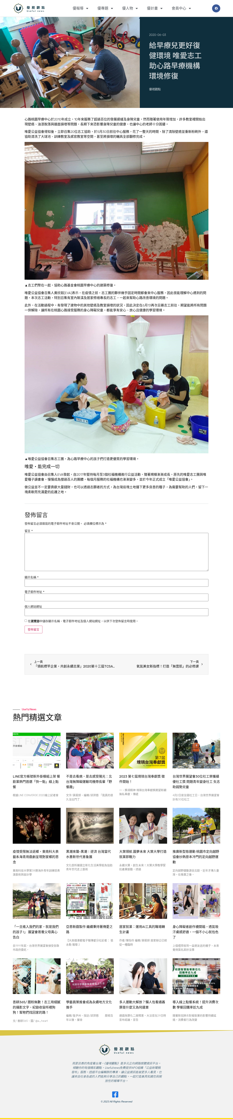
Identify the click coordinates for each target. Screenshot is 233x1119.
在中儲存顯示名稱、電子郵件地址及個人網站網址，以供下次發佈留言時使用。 (83, 621)
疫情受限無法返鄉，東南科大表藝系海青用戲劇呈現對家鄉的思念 (36, 857)
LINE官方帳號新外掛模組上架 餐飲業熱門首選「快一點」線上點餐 (36, 782)
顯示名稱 (32, 577)
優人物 (127, 8)
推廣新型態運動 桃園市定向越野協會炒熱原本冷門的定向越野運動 (196, 857)
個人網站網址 (33, 606)
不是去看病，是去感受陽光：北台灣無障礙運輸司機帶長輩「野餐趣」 (89, 782)
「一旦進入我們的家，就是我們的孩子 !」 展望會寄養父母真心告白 (36, 932)
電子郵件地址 (34, 591)
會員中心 (179, 8)
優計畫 (152, 8)
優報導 (78, 8)
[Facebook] (216, 8)
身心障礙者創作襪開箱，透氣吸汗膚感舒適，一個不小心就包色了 (195, 932)
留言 (29, 530)
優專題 (102, 8)
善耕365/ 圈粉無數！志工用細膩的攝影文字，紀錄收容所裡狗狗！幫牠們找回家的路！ (36, 1007)
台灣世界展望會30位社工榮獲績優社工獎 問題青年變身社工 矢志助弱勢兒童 (196, 782)
